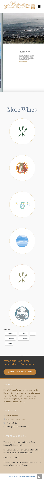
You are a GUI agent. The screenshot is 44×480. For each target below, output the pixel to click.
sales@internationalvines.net (17, 427)
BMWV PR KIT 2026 (11, 457)
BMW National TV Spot (21, 372)
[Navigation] (39, 6)
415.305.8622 (11, 423)
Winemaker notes (23, 61)
